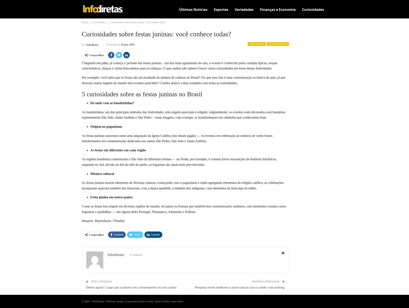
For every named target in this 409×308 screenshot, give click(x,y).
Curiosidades (313, 9)
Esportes (221, 9)
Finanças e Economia (278, 9)
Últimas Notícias (193, 9)
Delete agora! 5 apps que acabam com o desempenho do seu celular (131, 287)
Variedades (244, 9)
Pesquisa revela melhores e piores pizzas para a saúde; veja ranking (240, 287)
